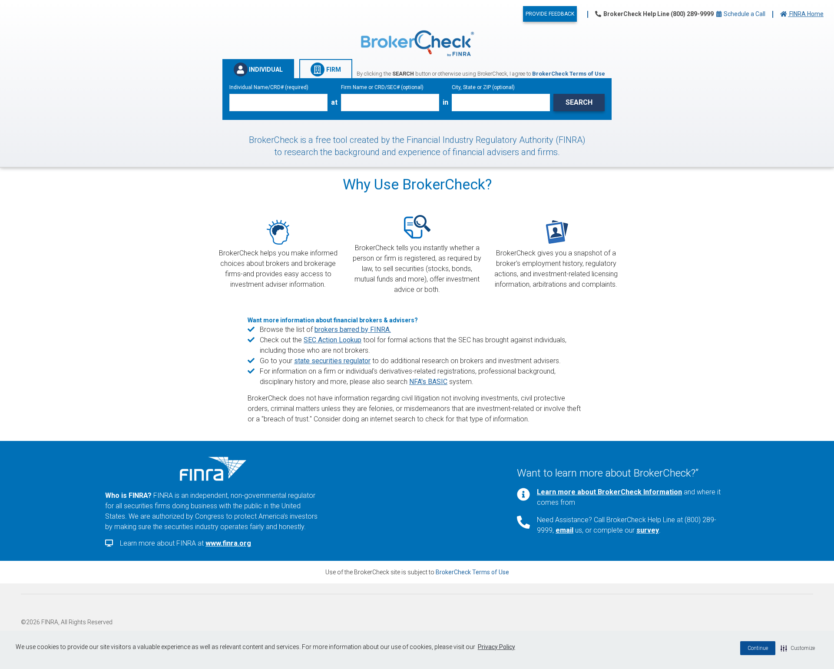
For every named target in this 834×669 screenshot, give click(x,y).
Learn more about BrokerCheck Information (609, 492)
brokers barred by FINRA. (352, 329)
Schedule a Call (743, 13)
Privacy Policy (496, 646)
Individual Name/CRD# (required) (268, 87)
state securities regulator (332, 361)
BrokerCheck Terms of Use (472, 572)
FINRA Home (806, 13)
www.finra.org (228, 543)
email (564, 530)
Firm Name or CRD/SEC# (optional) (382, 87)
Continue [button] (758, 648)
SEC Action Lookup (332, 340)
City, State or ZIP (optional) (483, 87)
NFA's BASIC (428, 382)
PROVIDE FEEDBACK (550, 14)
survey (647, 530)
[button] (798, 648)
